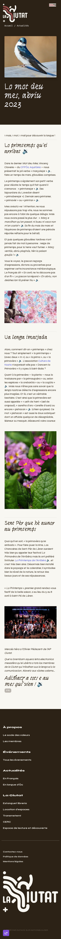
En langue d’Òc (13, 784)
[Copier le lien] (6, 892)
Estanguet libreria (15, 803)
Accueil (8, 25)
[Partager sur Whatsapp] (6, 926)
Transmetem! (12, 815)
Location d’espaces (16, 809)
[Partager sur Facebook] (6, 917)
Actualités (23, 25)
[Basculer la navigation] (52, 5)
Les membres (12, 741)
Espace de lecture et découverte (25, 828)
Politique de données (15, 856)
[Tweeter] (6, 909)
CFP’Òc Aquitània (31, 167)
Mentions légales (13, 861)
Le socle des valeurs (16, 735)
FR (8, 690)
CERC (7, 821)
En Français (10, 778)
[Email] (6, 901)
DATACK (21, 930)
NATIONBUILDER (39, 930)
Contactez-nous (12, 851)
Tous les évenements (17, 759)
